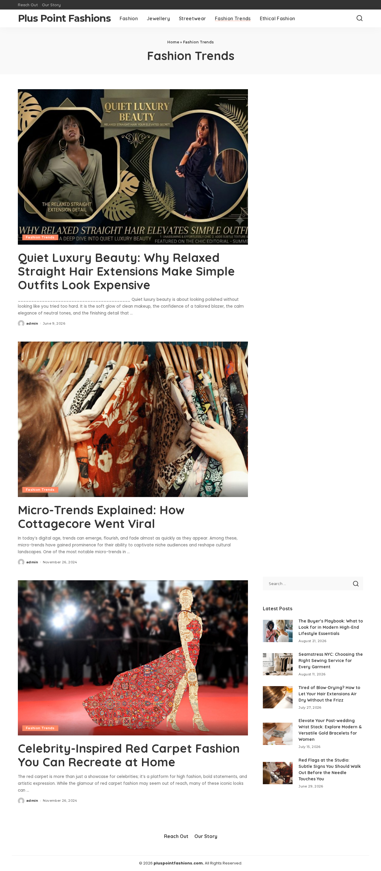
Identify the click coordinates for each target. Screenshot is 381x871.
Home (173, 42)
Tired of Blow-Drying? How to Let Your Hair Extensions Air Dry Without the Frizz (329, 694)
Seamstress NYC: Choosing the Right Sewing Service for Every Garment (331, 660)
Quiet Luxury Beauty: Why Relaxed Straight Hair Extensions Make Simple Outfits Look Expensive (126, 271)
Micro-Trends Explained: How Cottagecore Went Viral (101, 516)
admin (32, 323)
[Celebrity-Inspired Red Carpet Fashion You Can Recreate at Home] (133, 657)
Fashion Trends (40, 237)
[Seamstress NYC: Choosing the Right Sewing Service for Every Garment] (278, 664)
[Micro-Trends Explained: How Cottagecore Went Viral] (133, 419)
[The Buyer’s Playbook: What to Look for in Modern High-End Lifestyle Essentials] (278, 631)
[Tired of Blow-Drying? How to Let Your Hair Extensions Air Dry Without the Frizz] (278, 697)
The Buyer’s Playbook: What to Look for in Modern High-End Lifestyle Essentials (331, 627)
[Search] (359, 18)
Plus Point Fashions (64, 18)
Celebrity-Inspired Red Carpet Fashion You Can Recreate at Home (129, 755)
